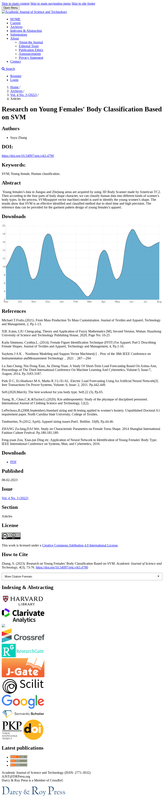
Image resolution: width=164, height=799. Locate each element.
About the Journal (31, 42)
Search (10, 69)
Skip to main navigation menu (50, 3)
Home (14, 87)
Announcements (30, 54)
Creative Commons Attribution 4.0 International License (80, 545)
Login (14, 80)
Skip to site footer (83, 3)
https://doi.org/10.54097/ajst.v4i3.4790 (28, 156)
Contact (15, 61)
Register (15, 76)
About (14, 38)
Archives (16, 27)
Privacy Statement (31, 57)
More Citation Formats (18, 576)
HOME (15, 19)
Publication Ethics (31, 50)
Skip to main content (15, 3)
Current (15, 23)
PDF (13, 462)
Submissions (18, 34)
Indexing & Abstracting (26, 30)
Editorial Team (29, 46)
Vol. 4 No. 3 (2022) (24, 95)
